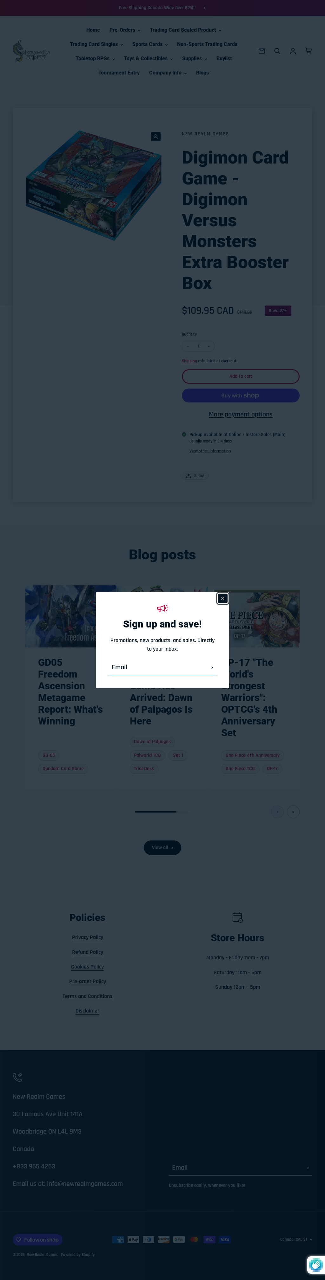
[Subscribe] (212, 667)
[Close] (223, 598)
